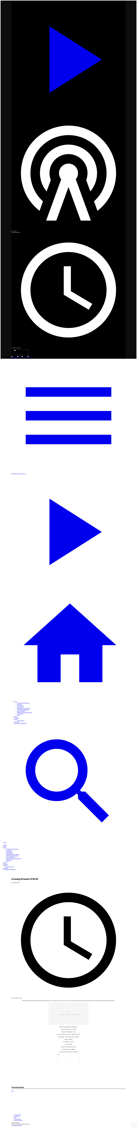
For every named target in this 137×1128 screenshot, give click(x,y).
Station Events (20, 720)
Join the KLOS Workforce (20, 723)
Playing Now (14, 358)
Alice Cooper (20, 707)
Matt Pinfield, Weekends (23, 709)
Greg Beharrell (20, 705)
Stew (18, 715)
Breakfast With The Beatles (23, 708)
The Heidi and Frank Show (23, 703)
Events (16, 719)
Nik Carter (19, 704)
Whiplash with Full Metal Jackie (24, 712)
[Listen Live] (68, 58)
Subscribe (16, 722)
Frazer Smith (20, 713)
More (12, 1091)
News (15, 716)
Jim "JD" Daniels (21, 711)
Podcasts (16, 718)
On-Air (15, 701)
